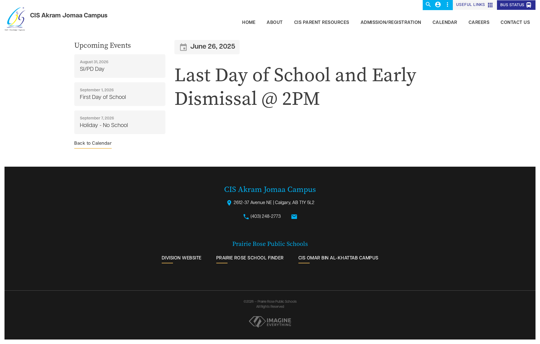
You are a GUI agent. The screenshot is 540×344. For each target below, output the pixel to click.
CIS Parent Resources (321, 23)
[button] (428, 5)
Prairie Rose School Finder (250, 258)
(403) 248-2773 (262, 216)
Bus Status (516, 5)
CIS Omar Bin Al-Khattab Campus (338, 258)
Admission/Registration (391, 23)
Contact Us (515, 23)
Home (248, 23)
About (275, 23)
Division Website (182, 258)
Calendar (445, 23)
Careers (479, 23)
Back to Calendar (93, 143)
